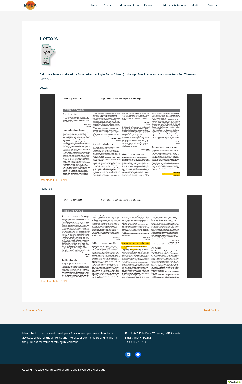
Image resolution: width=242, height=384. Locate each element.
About (107, 5)
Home (94, 5)
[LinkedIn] (128, 355)
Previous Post (33, 310)
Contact (212, 5)
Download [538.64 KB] (53, 180)
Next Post (211, 310)
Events (148, 5)
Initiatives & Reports (173, 5)
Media (195, 5)
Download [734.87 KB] (53, 281)
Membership (127, 5)
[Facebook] (138, 355)
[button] (112, 5)
